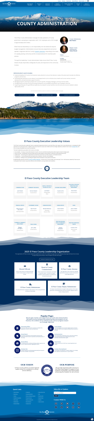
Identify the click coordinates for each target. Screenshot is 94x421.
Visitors (15, 396)
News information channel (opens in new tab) (56, 404)
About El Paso (40, 397)
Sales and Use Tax (41, 392)
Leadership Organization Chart (47, 259)
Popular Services (29, 397)
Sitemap (39, 399)
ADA (39, 394)
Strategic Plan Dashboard (60, 349)
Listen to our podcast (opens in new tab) (73, 404)
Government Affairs (25, 326)
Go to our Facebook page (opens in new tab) (56, 407)
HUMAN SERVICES (60, 205)
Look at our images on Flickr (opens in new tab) (79, 404)
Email (57, 391)
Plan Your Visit (40, 396)
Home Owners (16, 392)
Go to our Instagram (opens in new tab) (73, 407)
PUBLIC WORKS (33, 224)
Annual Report (24, 334)
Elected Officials (16, 403)
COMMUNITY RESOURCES (33, 187)
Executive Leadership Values (25, 95)
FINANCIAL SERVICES (20, 205)
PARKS (74, 205)
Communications (58, 334)
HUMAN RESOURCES (47, 205)
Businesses (16, 394)
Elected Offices (24, 341)
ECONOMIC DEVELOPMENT (60, 187)
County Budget (57, 326)
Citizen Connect (41, 401)
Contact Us (28, 392)
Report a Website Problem (30, 396)
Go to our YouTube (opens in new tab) (67, 407)
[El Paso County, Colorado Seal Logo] (47, 412)
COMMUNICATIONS (20, 187)
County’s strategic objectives (34, 159)
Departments (57, 341)
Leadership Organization (69, 95)
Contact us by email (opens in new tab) (67, 404)
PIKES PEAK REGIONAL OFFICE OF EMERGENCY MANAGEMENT (60, 223)
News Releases (28, 401)
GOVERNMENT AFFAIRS (33, 205)
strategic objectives (40, 51)
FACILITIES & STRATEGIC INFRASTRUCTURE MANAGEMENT (74, 186)
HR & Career (16, 399)
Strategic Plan (75, 146)
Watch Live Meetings (29, 399)
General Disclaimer (29, 394)
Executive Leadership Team (47, 95)
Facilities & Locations (17, 397)
